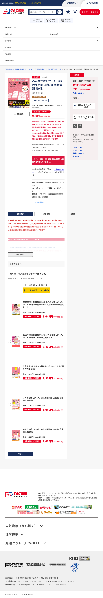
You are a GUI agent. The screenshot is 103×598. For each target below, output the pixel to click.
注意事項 (76, 156)
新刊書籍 (8, 47)
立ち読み (20, 114)
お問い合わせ (60, 584)
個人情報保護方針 (48, 578)
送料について (77, 153)
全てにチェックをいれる (38, 285)
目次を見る (39, 202)
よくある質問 (38, 584)
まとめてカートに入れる (38, 290)
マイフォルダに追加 (85, 118)
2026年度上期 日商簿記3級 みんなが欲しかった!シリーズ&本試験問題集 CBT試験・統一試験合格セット (43, 305)
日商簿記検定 (40, 69)
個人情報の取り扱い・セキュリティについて (24, 581)
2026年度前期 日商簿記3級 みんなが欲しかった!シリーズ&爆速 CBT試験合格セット (43, 336)
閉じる (20, 454)
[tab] (77, 75)
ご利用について (78, 147)
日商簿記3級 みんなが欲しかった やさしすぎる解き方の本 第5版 (43, 367)
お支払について (78, 150)
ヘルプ (49, 584)
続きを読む (20, 254)
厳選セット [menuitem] (32, 34)
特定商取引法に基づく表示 (27, 578)
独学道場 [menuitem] (8, 41)
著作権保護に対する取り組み (17, 584)
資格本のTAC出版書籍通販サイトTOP (18, 69)
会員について (77, 93)
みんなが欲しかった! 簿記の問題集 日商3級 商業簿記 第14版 (43, 430)
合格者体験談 (9, 60)
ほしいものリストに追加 (85, 106)
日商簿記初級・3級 (54, 69)
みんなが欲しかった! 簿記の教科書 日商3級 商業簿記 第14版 (43, 399)
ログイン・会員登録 (90, 12)
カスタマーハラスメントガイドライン (62, 581)
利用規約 (9, 578)
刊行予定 (8, 54)
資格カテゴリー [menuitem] (10, 27)
